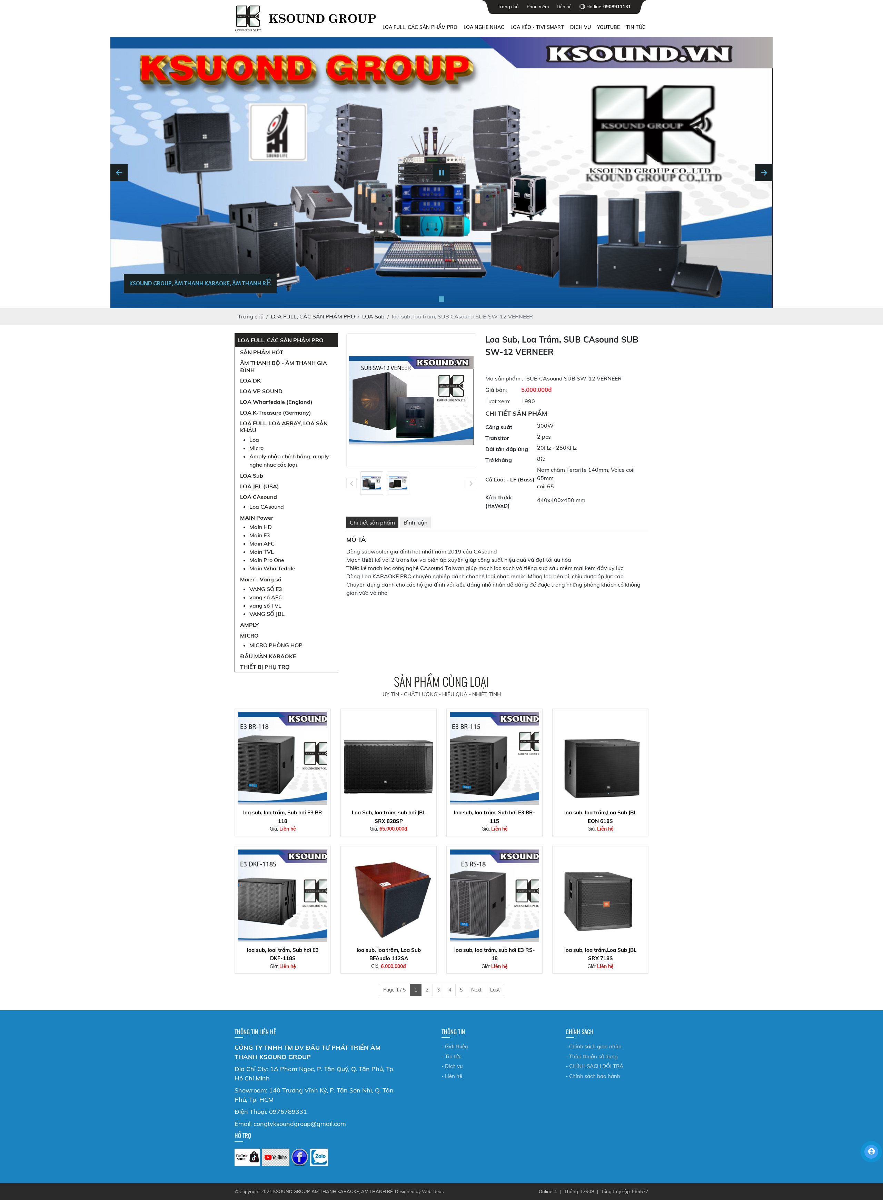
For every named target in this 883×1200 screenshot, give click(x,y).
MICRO (249, 635)
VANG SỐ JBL (267, 613)
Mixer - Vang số (260, 579)
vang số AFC (265, 597)
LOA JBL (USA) (259, 486)
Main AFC (262, 543)
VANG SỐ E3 (265, 589)
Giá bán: (496, 389)
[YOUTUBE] (275, 1157)
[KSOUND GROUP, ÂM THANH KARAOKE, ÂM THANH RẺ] (441, 299)
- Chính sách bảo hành (593, 1076)
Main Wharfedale (272, 568)
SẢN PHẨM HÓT (261, 352)
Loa (254, 439)
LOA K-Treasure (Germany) (275, 412)
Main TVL (261, 551)
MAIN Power (256, 517)
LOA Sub (251, 475)
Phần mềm (538, 6)
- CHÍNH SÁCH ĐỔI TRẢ (594, 1066)
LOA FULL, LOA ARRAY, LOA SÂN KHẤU (284, 427)
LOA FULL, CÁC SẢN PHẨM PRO (420, 27)
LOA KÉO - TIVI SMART (537, 27)
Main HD (260, 526)
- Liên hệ (452, 1076)
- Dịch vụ (452, 1066)
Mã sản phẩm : (504, 378)
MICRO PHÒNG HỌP (275, 645)
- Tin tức (451, 1056)
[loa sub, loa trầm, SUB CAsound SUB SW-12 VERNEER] (371, 483)
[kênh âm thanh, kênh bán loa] (247, 1157)
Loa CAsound (266, 506)
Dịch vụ (580, 27)
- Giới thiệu (455, 1046)
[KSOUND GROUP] (299, 1157)
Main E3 (259, 535)
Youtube (608, 27)
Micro (256, 448)
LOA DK (250, 380)
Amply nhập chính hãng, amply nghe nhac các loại (289, 460)
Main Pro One (266, 560)
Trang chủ (508, 6)
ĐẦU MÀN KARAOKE (268, 656)
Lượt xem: (497, 401)
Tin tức (636, 27)
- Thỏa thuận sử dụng (592, 1056)
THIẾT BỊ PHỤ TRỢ (265, 666)
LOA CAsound (258, 497)
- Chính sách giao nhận (594, 1046)
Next (476, 990)
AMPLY (249, 624)
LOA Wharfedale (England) (276, 401)
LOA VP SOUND (261, 391)
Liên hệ (564, 6)
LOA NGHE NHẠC (484, 27)
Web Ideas (433, 1191)
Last (495, 990)
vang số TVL (265, 605)
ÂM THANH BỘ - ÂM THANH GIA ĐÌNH (283, 366)
